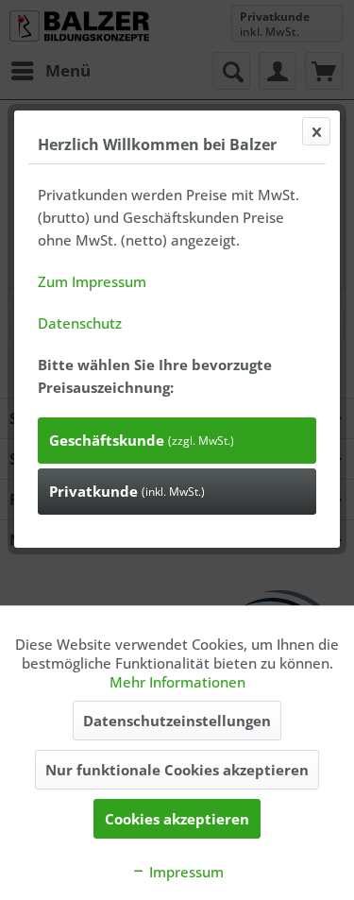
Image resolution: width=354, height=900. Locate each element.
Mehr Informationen (177, 681)
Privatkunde (127, 491)
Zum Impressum (92, 281)
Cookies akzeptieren (177, 818)
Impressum (184, 871)
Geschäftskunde (141, 440)
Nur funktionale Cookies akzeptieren (177, 769)
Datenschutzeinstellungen (177, 720)
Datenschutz (80, 323)
